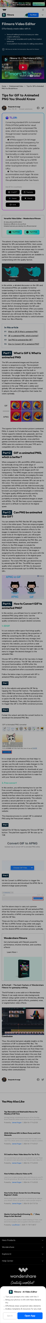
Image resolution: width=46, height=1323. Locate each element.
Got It (10, 1316)
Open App (30, 1315)
